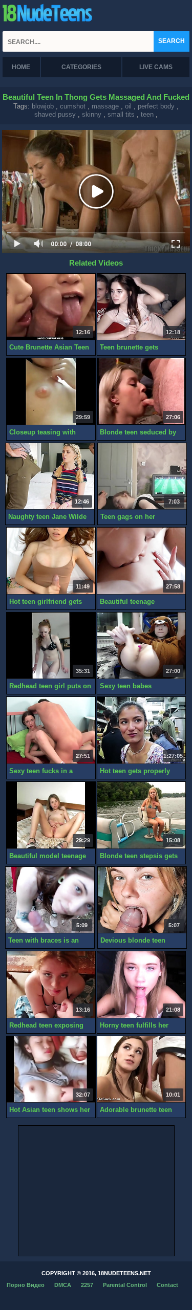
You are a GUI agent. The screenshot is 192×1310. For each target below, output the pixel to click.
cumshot (73, 106)
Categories (81, 67)
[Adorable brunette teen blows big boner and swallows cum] (141, 1069)
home (21, 67)
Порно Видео (26, 1285)
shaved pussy (55, 114)
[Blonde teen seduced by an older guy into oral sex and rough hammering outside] (141, 391)
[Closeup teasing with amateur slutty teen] (51, 391)
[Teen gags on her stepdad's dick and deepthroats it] (142, 476)
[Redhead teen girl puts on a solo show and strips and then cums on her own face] (51, 646)
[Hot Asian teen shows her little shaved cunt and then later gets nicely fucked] (51, 1069)
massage (105, 106)
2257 (87, 1285)
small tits (121, 114)
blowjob (43, 106)
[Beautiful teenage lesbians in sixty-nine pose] (141, 561)
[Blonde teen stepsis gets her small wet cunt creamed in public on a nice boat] (141, 815)
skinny (91, 114)
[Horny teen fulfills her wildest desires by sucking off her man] (141, 984)
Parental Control (125, 1285)
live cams (156, 67)
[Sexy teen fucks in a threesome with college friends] (51, 730)
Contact (167, 1285)
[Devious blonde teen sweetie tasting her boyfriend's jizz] (142, 900)
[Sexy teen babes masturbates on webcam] (141, 646)
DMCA (62, 1285)
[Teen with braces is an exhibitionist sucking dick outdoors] (50, 900)
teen (147, 114)
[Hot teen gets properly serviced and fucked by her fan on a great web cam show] (141, 730)
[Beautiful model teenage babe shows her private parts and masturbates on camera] (51, 815)
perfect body (156, 106)
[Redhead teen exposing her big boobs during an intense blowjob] (51, 984)
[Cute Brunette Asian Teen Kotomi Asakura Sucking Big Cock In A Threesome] (51, 307)
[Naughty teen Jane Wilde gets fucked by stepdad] (50, 476)
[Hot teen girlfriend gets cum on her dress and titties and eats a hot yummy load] (51, 561)
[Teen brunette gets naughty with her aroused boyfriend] (141, 307)
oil (128, 106)
